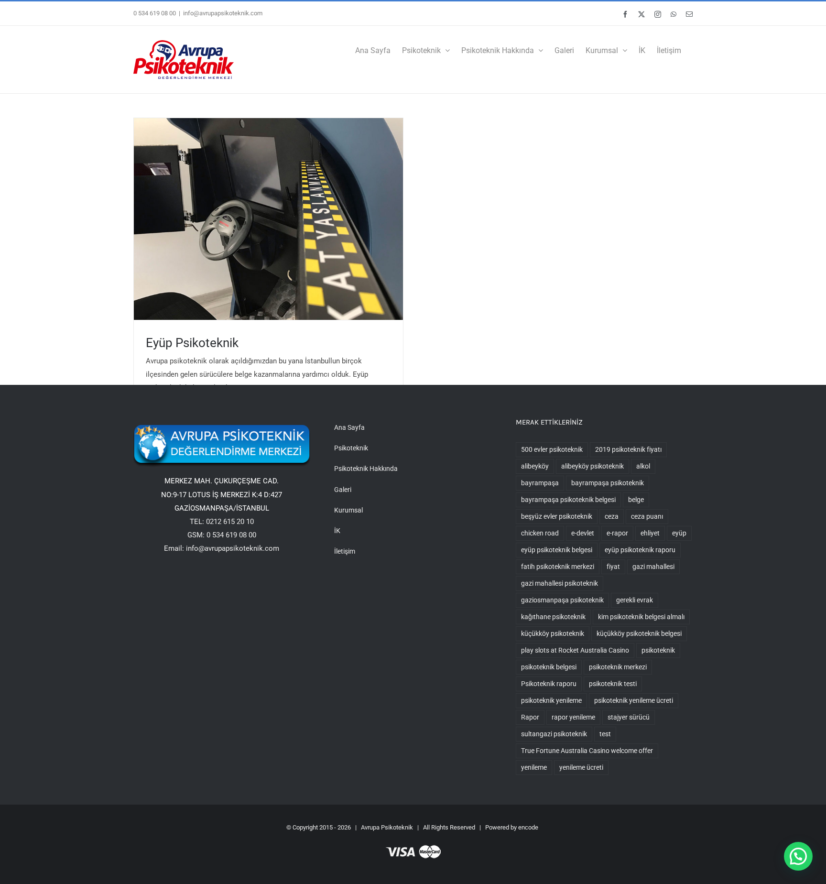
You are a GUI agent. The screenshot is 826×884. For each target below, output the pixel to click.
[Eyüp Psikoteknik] (268, 219)
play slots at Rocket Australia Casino (575, 650)
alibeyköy (535, 466)
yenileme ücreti (581, 767)
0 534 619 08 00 (154, 13)
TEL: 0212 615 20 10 (222, 521)
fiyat (613, 566)
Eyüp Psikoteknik (192, 343)
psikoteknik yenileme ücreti (633, 700)
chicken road (540, 533)
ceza (612, 516)
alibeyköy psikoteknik (592, 466)
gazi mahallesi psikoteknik (559, 583)
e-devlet (582, 533)
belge (636, 499)
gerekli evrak (634, 600)
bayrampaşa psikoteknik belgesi (568, 499)
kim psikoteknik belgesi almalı (641, 617)
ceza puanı (647, 516)
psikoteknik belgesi (548, 667)
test (605, 734)
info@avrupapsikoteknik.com (222, 13)
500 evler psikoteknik (552, 449)
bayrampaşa (540, 483)
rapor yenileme (573, 717)
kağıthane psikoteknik (553, 617)
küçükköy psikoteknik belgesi (639, 633)
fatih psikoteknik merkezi (557, 566)
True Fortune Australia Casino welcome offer (587, 750)
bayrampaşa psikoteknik (607, 483)
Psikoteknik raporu (548, 684)
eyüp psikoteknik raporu (640, 550)
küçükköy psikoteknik (552, 633)
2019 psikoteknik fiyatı (628, 449)
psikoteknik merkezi (618, 667)
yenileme (534, 767)
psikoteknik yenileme (551, 700)
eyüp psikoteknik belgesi (556, 550)
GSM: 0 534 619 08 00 (221, 535)
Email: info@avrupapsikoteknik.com (221, 548)
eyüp (679, 533)
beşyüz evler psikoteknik (556, 516)
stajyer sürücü (629, 717)
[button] (798, 856)
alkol (643, 466)
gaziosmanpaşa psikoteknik (562, 600)
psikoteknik (658, 650)
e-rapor (617, 533)
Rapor (530, 717)
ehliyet (650, 533)
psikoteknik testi (613, 684)
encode (528, 827)
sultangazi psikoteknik (554, 734)
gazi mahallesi (653, 566)
